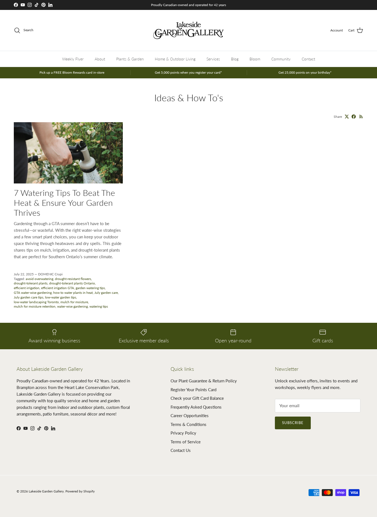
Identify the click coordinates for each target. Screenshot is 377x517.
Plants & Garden (130, 59)
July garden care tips (28, 297)
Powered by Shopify (80, 491)
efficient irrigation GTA (57, 288)
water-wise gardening (72, 306)
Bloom (254, 59)
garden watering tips (90, 288)
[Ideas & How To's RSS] (361, 116)
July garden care (106, 293)
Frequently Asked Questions (196, 406)
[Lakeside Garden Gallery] (188, 30)
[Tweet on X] (347, 116)
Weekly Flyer (73, 59)
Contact (308, 59)
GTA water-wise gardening (33, 293)
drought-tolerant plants (30, 283)
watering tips (98, 306)
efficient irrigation (26, 288)
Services (213, 59)
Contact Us (181, 450)
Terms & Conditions (188, 424)
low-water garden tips (60, 297)
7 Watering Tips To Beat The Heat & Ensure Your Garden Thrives (64, 202)
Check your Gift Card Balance (197, 398)
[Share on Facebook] (354, 116)
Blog (234, 59)
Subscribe (293, 422)
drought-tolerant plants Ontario (72, 283)
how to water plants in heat (73, 293)
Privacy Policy (183, 432)
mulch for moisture (74, 302)
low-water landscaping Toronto (36, 302)
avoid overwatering (39, 279)
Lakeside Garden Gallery (46, 491)
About (100, 59)
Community (281, 59)
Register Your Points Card (193, 389)
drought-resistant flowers (73, 279)
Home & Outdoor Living (175, 59)
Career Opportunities (190, 415)
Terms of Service (186, 441)
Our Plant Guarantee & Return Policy (204, 380)
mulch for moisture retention (34, 306)
